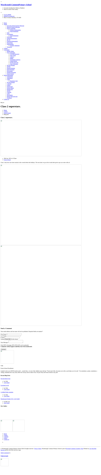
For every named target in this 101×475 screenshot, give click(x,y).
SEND (8, 66)
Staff (8, 32)
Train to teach (4, 456)
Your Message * (5, 342)
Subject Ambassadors (15, 30)
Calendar (9, 83)
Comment (3, 349)
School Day (10, 86)
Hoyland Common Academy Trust (74, 448)
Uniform (9, 92)
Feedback (9, 98)
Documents (10, 42)
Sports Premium (11, 68)
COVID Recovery (14, 54)
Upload (2, 339)
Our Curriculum (11, 52)
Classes (5, 48)
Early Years (13, 55)
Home (5, 23)
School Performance (12, 38)
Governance (10, 34)
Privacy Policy (38, 448)
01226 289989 (7, 14)
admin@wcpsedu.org (9, 16)
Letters (8, 85)
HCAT (8, 40)
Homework (10, 89)
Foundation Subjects (15, 59)
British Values (10, 51)
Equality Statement (14, 45)
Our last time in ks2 (5, 378)
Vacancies (9, 47)
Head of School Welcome (13, 27)
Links (8, 93)
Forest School (13, 61)
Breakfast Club (14, 81)
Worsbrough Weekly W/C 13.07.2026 (10, 399)
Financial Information (12, 41)
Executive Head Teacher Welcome (15, 25)
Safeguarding (10, 44)
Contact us (6, 99)
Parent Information (8, 75)
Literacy (12, 57)
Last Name (3, 336)
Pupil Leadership (11, 28)
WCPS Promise (11, 65)
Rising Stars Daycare (12, 96)
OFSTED (9, 37)
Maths (11, 58)
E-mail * (3, 337)
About (5, 24)
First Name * (4, 334)
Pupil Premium (10, 69)
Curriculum (6, 49)
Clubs (8, 79)
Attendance (10, 78)
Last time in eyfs (5, 385)
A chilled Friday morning (7, 392)
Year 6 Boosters (14, 64)
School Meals (10, 88)
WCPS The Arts (14, 62)
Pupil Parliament (14, 31)
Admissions (10, 76)
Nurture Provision (11, 72)
